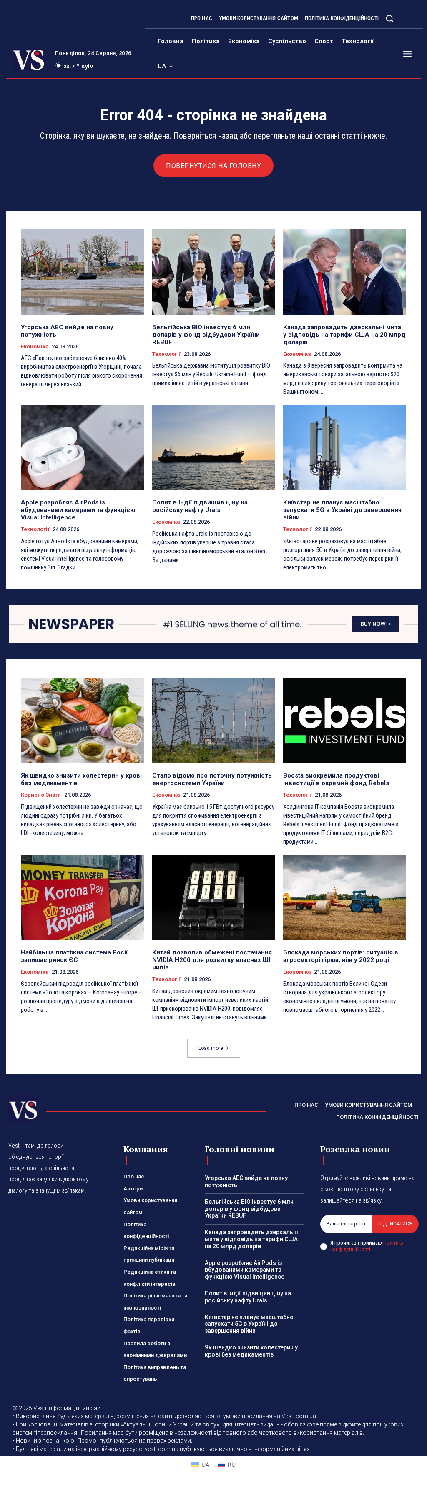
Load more (210, 1048)
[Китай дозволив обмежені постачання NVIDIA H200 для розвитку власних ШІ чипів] (213, 897)
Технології (166, 354)
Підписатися (395, 1224)
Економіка (34, 346)
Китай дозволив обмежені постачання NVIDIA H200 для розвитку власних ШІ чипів (212, 960)
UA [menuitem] (205, 1464)
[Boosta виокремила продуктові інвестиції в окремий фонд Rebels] (344, 720)
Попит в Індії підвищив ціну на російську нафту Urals (200, 506)
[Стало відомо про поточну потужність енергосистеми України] (213, 720)
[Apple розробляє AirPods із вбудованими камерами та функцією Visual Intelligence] (82, 447)
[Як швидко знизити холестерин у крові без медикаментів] (82, 720)
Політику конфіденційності (366, 1246)
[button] (389, 18)
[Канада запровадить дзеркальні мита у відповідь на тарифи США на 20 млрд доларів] (344, 272)
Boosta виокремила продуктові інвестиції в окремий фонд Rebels (336, 779)
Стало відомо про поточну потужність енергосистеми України (212, 779)
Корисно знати (41, 795)
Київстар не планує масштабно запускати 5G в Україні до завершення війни (342, 510)
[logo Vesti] (29, 59)
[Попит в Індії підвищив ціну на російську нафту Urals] (213, 447)
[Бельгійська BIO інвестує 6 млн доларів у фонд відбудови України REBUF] (213, 272)
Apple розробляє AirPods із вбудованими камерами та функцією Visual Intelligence (78, 510)
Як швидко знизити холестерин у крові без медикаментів (251, 1351)
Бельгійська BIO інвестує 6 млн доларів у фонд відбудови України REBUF (206, 334)
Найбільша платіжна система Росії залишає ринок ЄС (74, 956)
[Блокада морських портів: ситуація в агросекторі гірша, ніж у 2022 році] (344, 897)
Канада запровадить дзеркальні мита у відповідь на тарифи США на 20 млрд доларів (344, 334)
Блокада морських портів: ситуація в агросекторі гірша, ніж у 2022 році (340, 956)
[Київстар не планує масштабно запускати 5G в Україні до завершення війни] (344, 447)
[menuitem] (165, 66)
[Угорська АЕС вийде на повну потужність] (82, 272)
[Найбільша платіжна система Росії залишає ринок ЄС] (82, 897)
